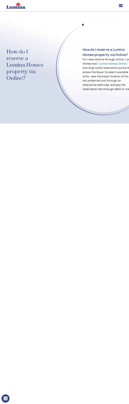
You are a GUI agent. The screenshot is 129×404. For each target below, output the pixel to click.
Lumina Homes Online (112, 63)
